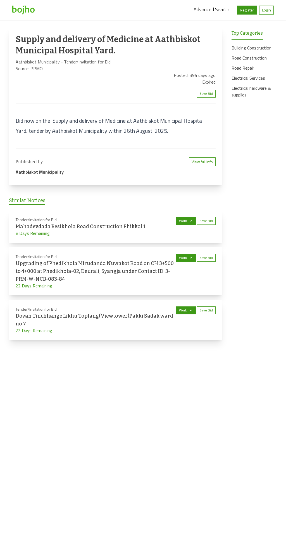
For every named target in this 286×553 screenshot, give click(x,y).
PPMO (36, 68)
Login (266, 10)
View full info (202, 162)
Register (247, 10)
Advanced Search (211, 9)
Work (183, 220)
